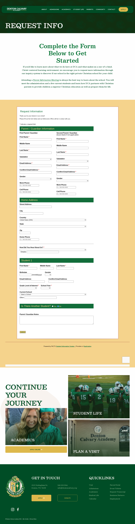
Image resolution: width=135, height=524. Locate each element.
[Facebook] (18, 509)
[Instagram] (12, 509)
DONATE (67, 498)
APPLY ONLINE (35, 449)
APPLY (123, 9)
